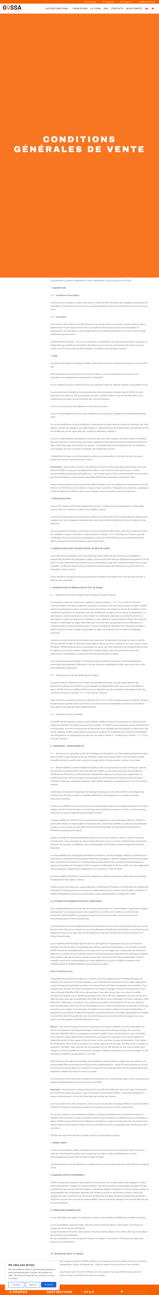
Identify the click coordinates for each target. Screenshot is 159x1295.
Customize (16, 1285)
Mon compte (134, 8)
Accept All (48, 1285)
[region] (32, 1275)
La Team (95, 8)
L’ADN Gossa (80, 8)
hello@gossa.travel (147, 2)
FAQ (106, 8)
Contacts (117, 8)
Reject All (32, 1285)
